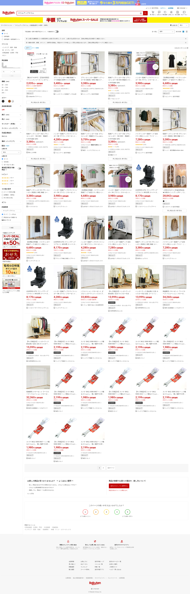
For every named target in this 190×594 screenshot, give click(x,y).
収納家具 (45, 529)
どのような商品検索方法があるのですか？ (41, 487)
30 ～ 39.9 (5, 85)
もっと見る (30, 493)
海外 (8, 146)
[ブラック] (3, 101)
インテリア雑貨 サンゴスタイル (65, 361)
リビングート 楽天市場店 (144, 94)
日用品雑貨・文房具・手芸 (33, 527)
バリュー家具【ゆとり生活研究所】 (93, 305)
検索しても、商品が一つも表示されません (41, 490)
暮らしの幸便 (32, 152)
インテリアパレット (62, 206)
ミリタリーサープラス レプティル (38, 308)
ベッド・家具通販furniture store (174, 150)
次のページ (111, 468)
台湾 (3, 109)
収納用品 (55, 527)
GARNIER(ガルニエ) (116, 311)
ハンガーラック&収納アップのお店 (66, 94)
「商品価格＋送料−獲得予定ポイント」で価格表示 (39, 31)
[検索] (145, 13)
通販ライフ (113, 155)
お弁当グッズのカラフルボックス (93, 206)
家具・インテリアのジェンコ (91, 150)
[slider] (2, 68)
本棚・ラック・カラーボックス (61, 529)
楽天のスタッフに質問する (119, 486)
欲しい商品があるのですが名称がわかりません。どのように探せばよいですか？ (53, 485)
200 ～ (4, 93)
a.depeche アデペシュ (35, 96)
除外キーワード (6, 220)
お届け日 (4, 156)
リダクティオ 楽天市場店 (172, 207)
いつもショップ (114, 98)
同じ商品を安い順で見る (38, 102)
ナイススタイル (33, 206)
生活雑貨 (47, 527)
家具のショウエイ (142, 258)
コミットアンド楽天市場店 (91, 94)
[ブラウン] (9, 101)
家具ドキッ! (140, 358)
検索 (12, 76)
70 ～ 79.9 (5, 87)
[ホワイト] (6, 101)
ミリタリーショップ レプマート (146, 206)
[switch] (19, 168)
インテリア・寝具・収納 (32, 529)
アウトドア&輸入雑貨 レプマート (65, 258)
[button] (182, 8)
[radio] (2, 33)
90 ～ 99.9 (5, 90)
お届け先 (4, 148)
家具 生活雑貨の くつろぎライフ (174, 308)
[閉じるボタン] (186, 38)
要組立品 (4, 136)
